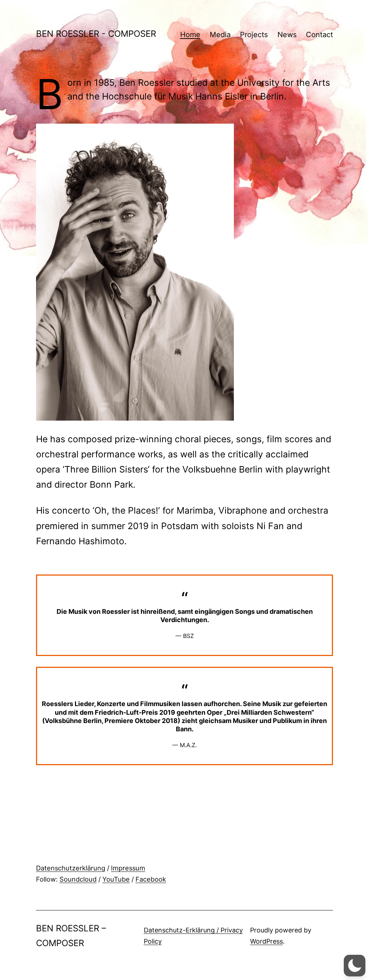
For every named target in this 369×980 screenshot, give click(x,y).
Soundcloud (78, 879)
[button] (354, 965)
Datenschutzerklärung (70, 868)
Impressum (128, 868)
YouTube (116, 879)
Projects (254, 34)
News (287, 34)
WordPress (266, 941)
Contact (319, 34)
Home (190, 34)
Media (220, 34)
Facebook (150, 879)
